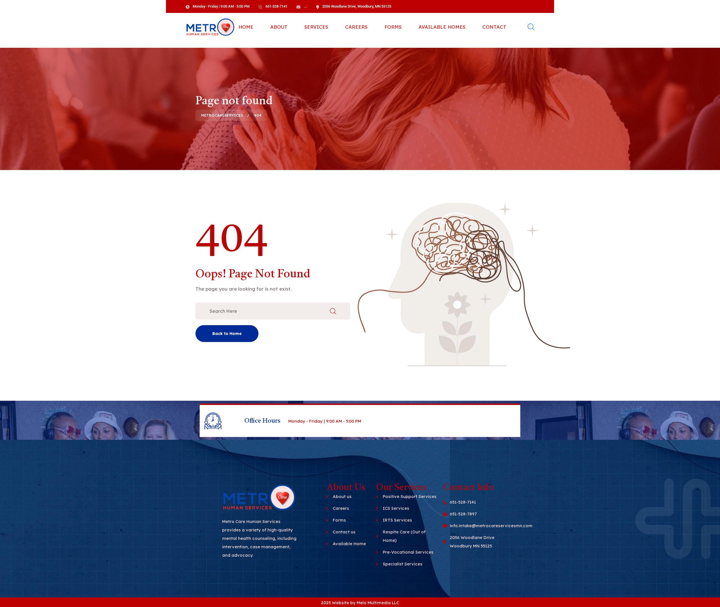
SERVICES (316, 27)
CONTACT (494, 27)
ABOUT (278, 27)
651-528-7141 (276, 6)
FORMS (393, 27)
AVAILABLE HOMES (441, 27)
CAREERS (356, 27)
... (305, 6)
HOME (245, 27)
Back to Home (227, 333)
